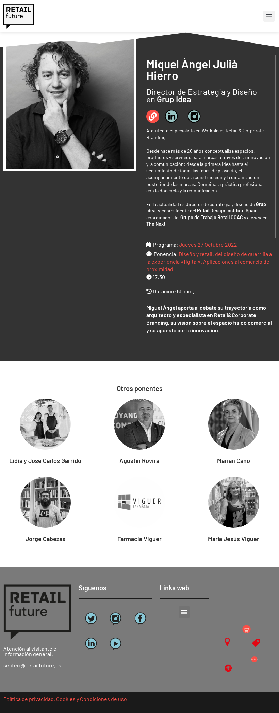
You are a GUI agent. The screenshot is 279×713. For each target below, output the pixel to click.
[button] (269, 16)
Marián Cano (233, 460)
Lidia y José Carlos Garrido (45, 460)
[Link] (152, 116)
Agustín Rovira (139, 460)
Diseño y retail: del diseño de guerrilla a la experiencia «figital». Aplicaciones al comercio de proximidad (209, 261)
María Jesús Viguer (233, 538)
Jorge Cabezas (45, 538)
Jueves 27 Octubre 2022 (208, 244)
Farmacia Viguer (139, 538)
